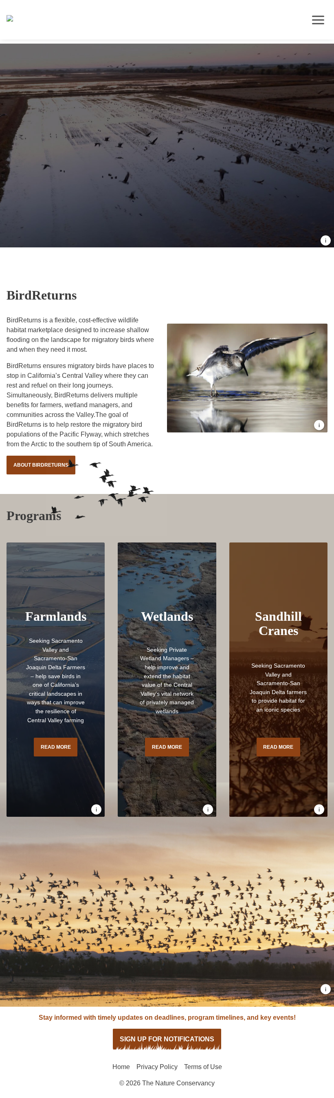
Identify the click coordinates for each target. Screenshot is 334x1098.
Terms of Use (203, 1066)
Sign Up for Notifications (167, 1039)
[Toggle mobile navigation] (318, 20)
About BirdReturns (40, 465)
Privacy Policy (157, 1066)
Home (121, 1066)
